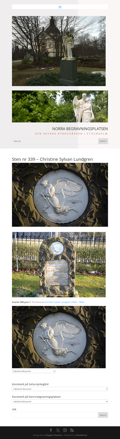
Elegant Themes (54, 435)
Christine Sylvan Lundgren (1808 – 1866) (64, 302)
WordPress (81, 435)
